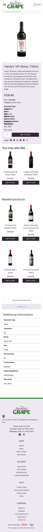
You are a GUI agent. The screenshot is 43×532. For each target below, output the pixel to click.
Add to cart (25, 134)
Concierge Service (21, 514)
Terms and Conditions (21, 490)
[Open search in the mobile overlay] (21, 12)
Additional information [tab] (21, 300)
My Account (21, 466)
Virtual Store (21, 517)
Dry (5, 333)
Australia (7, 366)
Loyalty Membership (21, 475)
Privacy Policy (21, 487)
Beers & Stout (21, 452)
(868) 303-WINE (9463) (25, 429)
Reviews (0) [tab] (21, 306)
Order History (21, 469)
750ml (6, 350)
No (5, 358)
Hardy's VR (8, 114)
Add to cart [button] (10, 182)
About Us (21, 508)
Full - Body (8, 126)
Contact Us (21, 520)
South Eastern (9, 375)
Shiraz (6, 324)
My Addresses (21, 472)
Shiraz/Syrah (16, 102)
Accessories (21, 455)
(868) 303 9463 (24, 426)
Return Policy (21, 493)
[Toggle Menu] (4, 5)
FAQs (21, 496)
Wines (21, 449)
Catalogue (21, 511)
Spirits (21, 446)
